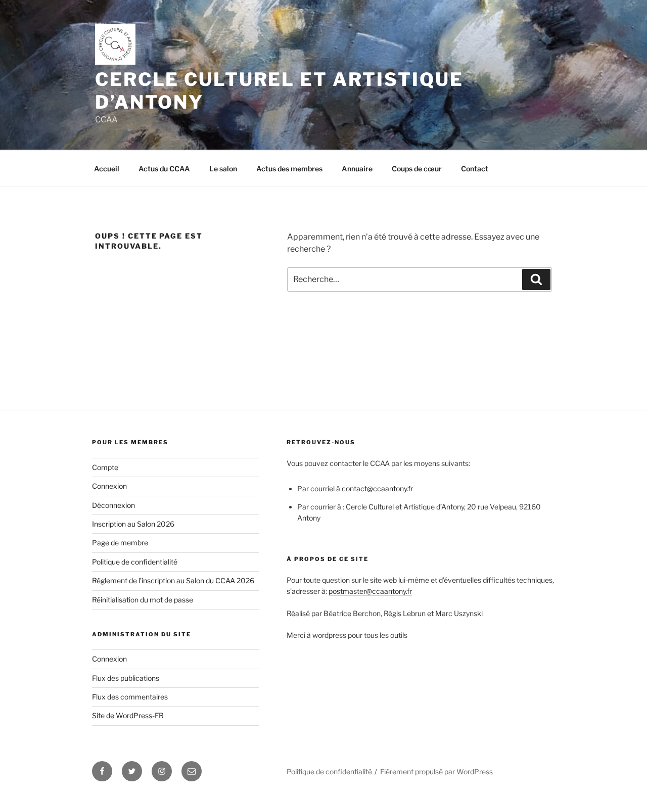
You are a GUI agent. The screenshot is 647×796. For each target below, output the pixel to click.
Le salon (223, 168)
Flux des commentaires (130, 696)
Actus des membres (289, 168)
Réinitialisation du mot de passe (142, 599)
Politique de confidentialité (134, 561)
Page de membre (120, 542)
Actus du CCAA (164, 168)
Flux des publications (125, 678)
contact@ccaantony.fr (377, 488)
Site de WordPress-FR (128, 715)
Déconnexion (113, 505)
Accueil (106, 168)
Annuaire (357, 168)
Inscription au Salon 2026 (133, 524)
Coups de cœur (417, 168)
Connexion (109, 486)
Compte (105, 467)
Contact (474, 168)
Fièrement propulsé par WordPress (436, 771)
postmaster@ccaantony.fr (370, 591)
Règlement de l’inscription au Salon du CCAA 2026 (173, 580)
